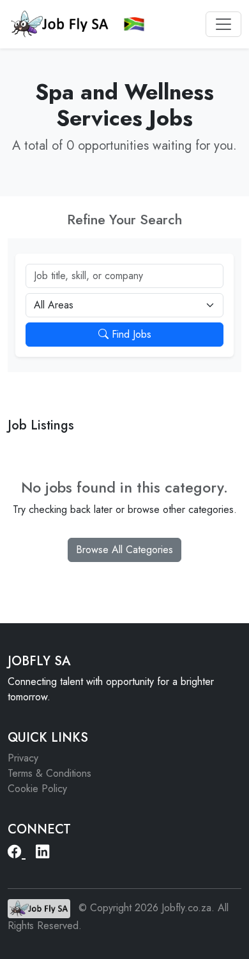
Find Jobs (130, 334)
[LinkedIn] (43, 852)
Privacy (23, 758)
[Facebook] (17, 852)
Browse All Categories (124, 549)
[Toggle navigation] (223, 24)
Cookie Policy (37, 788)
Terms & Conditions (49, 773)
